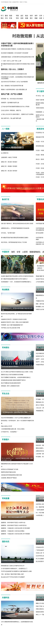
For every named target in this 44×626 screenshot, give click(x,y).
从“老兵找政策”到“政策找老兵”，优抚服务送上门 (14, 574)
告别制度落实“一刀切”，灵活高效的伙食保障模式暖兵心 (16, 282)
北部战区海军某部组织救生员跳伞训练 (11, 480)
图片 (31, 18)
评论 (6, 18)
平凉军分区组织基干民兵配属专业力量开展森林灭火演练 (16, 577)
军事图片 (5, 445)
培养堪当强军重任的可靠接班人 (10, 372)
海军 (36, 15)
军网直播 (5, 504)
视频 (21, 18)
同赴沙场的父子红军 (6, 432)
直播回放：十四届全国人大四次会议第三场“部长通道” (15, 534)
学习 (2, 15)
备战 (26, 15)
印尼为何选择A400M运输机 (9, 622)
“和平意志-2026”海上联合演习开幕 (10, 330)
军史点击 (5, 399)
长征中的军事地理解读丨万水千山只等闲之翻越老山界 (15, 423)
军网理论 (5, 353)
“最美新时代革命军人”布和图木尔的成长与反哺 (13, 322)
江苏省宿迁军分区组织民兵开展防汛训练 (13, 566)
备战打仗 (5, 199)
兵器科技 (5, 603)
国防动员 (5, 547)
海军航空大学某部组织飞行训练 (9, 475)
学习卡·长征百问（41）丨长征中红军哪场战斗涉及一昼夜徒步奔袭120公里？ (17, 465)
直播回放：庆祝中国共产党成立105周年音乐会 (14, 531)
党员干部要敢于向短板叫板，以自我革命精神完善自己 (15, 383)
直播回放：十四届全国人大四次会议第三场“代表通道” (15, 539)
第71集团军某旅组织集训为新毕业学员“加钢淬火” (14, 279)
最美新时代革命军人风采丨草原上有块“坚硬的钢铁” (15, 325)
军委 (17, 15)
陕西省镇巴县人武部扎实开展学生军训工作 (12, 571)
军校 (17, 18)
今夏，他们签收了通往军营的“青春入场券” (12, 580)
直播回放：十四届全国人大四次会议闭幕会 (12, 536)
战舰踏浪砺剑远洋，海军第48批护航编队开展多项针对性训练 (17, 312)
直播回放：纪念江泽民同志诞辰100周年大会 (14, 523)
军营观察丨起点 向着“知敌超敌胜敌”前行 (12, 328)
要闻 (6, 15)
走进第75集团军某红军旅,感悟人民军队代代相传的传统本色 (17, 276)
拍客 (40, 18)
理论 (2, 18)
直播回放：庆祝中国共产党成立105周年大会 (13, 528)
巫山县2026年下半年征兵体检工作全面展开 (13, 582)
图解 (36, 18)
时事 (10, 18)
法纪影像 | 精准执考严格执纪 (9, 483)
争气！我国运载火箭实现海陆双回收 (11, 147)
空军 (40, 15)
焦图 (10, 15)
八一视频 (5, 128)
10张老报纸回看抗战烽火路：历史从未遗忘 (13, 434)
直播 (26, 18)
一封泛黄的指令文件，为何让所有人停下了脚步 (14, 418)
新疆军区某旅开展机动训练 (8, 478)
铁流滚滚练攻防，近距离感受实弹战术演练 (13, 218)
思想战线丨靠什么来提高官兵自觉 (10, 391)
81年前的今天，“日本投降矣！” (9, 437)
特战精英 (5, 292)
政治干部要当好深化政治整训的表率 (11, 388)
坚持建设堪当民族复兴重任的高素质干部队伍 (13, 386)
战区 (21, 15)
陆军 (31, 15)
